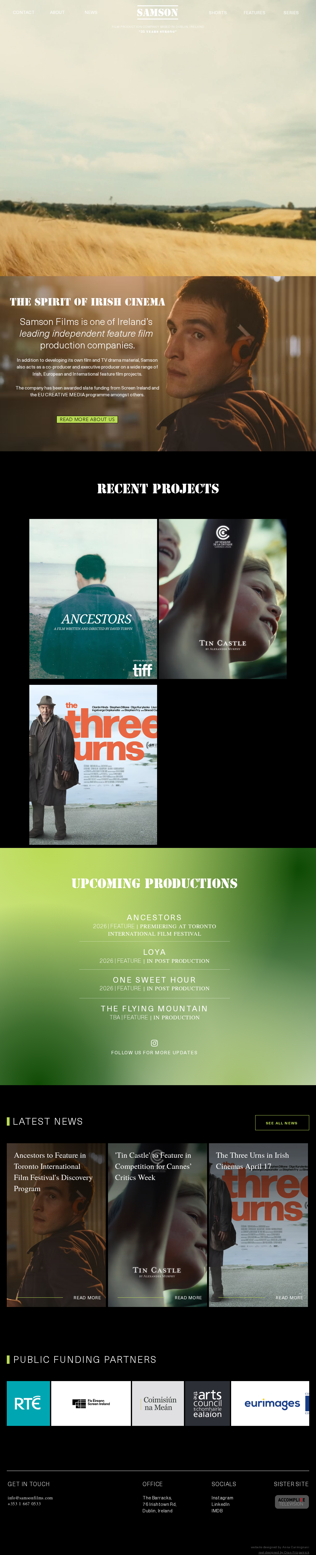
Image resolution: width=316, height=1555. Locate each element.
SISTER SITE (291, 1484)
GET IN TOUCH (29, 1484)
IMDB (217, 1511)
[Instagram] (154, 1043)
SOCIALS (224, 1484)
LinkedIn (221, 1504)
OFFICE (153, 1484)
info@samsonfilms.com (30, 1498)
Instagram (222, 1498)
